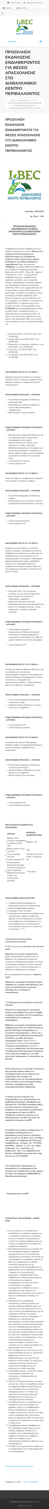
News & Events (24, 100)
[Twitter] (37, 8)
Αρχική (12, 100)
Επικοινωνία (15, 3)
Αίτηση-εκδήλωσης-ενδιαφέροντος (19, 1466)
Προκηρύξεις (33, 1482)
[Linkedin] (42, 8)
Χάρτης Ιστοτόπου (34, 3)
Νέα (34, 100)
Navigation (12, 41)
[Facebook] (31, 8)
